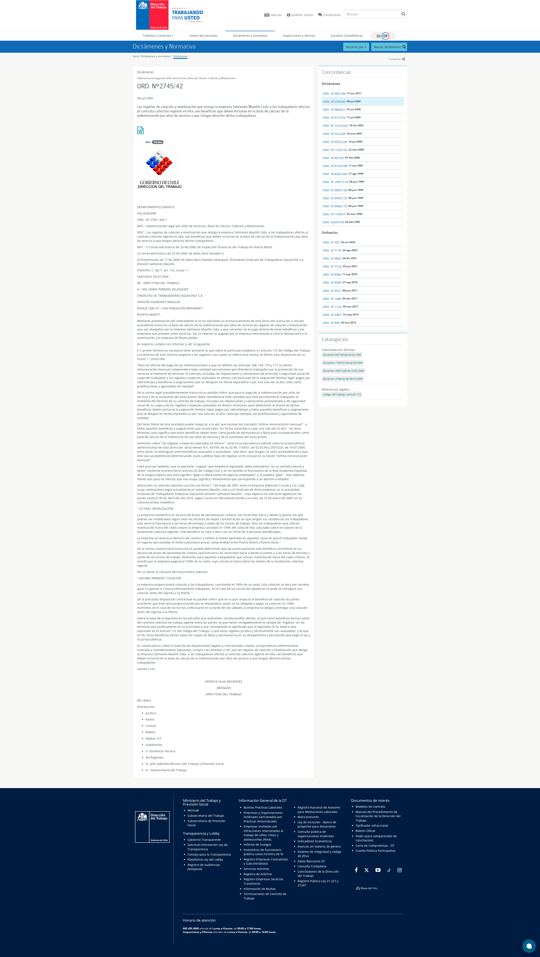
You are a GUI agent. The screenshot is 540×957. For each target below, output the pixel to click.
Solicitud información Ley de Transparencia (208, 847)
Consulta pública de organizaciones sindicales (316, 834)
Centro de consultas (203, 36)
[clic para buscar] (403, 14)
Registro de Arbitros (258, 874)
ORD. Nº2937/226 (335, 142)
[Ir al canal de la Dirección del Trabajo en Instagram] (399, 870)
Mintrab (193, 810)
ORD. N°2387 (332, 315)
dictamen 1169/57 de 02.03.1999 (343, 363)
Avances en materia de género (319, 846)
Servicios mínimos (256, 869)
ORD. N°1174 (332, 250)
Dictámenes (180, 56)
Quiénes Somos (301, 15)
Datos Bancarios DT (311, 861)
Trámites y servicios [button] (157, 36)
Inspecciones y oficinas (299, 36)
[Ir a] (223, 132)
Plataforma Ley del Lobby (205, 859)
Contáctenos (332, 15)
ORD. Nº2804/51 (334, 110)
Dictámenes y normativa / (156, 56)
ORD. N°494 (331, 323)
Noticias (276, 15)
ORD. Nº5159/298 (335, 166)
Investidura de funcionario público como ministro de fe (263, 852)
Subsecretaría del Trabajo (206, 816)
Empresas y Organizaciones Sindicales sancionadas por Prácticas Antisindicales (263, 817)
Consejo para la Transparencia (209, 854)
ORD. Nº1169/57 (334, 214)
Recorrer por (355, 47)
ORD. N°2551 (332, 291)
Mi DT (383, 36)
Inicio (136, 56)
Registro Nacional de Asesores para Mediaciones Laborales (319, 809)
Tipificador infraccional (372, 826)
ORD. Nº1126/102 (335, 150)
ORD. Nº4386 (332, 274)
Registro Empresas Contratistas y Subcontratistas (266, 861)
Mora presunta (308, 817)
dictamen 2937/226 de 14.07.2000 (343, 371)
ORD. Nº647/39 (333, 222)
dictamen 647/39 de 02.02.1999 (342, 355)
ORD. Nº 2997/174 (335, 182)
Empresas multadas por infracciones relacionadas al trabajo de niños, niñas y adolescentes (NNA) (263, 832)
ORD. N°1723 (332, 266)
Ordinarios (330, 232)
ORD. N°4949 (332, 282)
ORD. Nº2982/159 (335, 190)
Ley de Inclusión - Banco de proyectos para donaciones (317, 824)
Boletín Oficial (365, 831)
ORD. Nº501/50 (333, 158)
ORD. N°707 (331, 242)
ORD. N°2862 (332, 258)
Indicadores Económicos (315, 841)
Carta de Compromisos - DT (375, 846)
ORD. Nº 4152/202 (335, 126)
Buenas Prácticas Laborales (263, 807)
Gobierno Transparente (204, 840)
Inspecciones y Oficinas (197, 932)
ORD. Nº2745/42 (334, 102)
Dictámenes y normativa (250, 36)
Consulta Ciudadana (312, 866)
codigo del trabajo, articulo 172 (342, 394)
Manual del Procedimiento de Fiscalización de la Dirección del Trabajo (378, 816)
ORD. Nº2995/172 (335, 198)
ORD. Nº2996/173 (335, 206)
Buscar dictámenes (388, 47)
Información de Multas (260, 889)
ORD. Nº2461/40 (334, 94)
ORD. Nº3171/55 (334, 118)
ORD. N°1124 (332, 307)
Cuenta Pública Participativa (375, 851)
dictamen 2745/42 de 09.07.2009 (343, 379)
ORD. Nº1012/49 (334, 134)
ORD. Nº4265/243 (335, 174)
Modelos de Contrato (370, 807)
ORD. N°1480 (332, 299)
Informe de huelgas (257, 844)
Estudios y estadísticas (347, 36)
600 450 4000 (191, 928)
